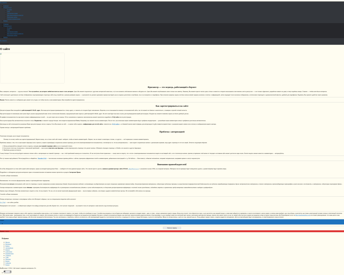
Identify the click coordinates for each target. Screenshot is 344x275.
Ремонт (7, 250)
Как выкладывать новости (15, 15)
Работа (7, 246)
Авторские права (12, 13)
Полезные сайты (12, 17)
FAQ (8, 11)
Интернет (8, 244)
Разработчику (9, 253)
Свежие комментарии (13, 19)
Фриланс (8, 259)
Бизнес (7, 261)
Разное (7, 265)
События (8, 263)
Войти (6, 21)
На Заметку (3, 2)
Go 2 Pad (2, 202)
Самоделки (8, 252)
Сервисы (8, 255)
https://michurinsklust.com (302, 215)
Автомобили (9, 248)
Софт (7, 257)
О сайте (9, 9)
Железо (7, 242)
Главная (6, 6)
